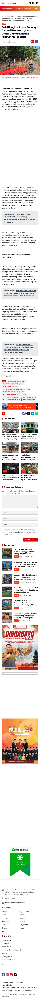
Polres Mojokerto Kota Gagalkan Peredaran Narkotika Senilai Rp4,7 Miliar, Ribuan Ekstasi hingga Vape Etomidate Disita (25, 605)
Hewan (4, 928)
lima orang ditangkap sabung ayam (17, 389)
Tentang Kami (7, 940)
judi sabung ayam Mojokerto (14, 384)
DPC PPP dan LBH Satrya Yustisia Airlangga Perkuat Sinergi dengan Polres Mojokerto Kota (24, 552)
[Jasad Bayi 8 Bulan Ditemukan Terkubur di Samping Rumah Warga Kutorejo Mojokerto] (7, 579)
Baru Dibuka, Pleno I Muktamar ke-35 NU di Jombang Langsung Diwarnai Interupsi (10, 437)
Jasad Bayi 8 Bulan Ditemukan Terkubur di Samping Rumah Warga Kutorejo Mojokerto (26, 577)
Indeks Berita (6, 947)
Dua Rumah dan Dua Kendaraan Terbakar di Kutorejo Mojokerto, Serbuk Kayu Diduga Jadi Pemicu (10, 457)
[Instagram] (7, 974)
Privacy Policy (7, 956)
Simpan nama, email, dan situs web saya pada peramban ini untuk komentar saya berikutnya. (19, 532)
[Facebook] (24, 413)
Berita (18, 16)
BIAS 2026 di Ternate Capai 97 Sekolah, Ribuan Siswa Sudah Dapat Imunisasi (29, 437)
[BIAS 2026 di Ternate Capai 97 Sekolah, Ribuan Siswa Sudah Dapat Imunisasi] (29, 427)
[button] (29, 3)
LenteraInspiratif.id (8, 16)
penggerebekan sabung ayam (15, 394)
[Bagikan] (36, 41)
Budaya (4, 918)
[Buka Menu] (33, 3)
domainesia (6, 921)
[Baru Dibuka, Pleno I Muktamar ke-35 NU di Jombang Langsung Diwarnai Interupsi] (10, 427)
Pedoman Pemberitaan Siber (12, 950)
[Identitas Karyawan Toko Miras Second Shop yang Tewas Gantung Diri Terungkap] (7, 617)
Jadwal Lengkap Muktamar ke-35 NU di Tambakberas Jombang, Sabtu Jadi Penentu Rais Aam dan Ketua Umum (10, 478)
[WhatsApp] (36, 413)
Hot (3, 931)
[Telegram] (32, 413)
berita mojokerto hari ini (18, 381)
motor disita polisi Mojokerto (14, 392)
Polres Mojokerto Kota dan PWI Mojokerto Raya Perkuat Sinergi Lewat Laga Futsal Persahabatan (26, 591)
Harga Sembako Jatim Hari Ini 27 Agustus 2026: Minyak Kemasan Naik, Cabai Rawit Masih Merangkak (29, 478)
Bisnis (22, 915)
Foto (3, 925)
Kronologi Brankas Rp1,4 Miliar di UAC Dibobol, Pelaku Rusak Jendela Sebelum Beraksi (25, 564)
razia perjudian (29, 400)
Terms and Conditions (10, 960)
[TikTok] (15, 974)
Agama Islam (25, 911)
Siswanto (4, 41)
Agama (4, 911)
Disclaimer (5, 953)
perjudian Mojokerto (12, 397)
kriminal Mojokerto (11, 386)
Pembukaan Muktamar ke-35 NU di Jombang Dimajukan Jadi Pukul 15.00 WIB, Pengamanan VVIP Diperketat (29, 457)
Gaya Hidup (24, 925)
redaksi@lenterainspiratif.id (15, 902)
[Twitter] (28, 413)
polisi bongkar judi (29, 397)
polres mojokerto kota (12, 400)
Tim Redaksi (6, 943)
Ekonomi (23, 921)
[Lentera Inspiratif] (9, 3)
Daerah (22, 918)
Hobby (22, 928)
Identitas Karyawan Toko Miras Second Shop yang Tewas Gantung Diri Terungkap (26, 616)
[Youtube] (11, 974)
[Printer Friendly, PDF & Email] (8, 376)
